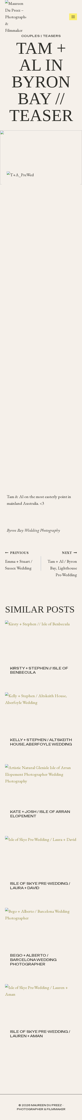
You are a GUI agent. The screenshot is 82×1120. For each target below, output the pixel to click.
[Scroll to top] (78, 1111)
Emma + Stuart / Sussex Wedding (18, 561)
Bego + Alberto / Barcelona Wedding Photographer (33, 959)
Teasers (52, 36)
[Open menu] (73, 16)
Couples (30, 36)
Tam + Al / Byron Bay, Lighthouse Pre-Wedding (62, 564)
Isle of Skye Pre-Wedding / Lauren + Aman (40, 1033)
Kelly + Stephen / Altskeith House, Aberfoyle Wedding (41, 742)
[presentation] (41, 640)
